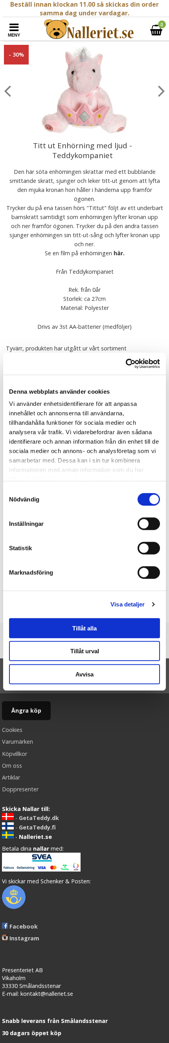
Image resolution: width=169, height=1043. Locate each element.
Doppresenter (20, 789)
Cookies (12, 729)
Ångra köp (26, 710)
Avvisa (84, 674)
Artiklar (11, 777)
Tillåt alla (84, 628)
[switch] (149, 523)
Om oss (12, 765)
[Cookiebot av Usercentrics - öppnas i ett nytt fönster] (125, 364)
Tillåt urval (84, 651)
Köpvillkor (14, 753)
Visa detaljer (127, 604)
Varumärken (17, 741)
